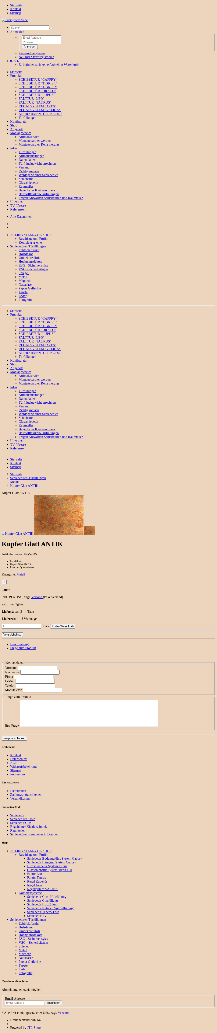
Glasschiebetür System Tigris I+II (49, 870)
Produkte (16, 75)
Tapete (23, 292)
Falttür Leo (34, 874)
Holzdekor (26, 254)
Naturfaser (26, 284)
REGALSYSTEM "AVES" (37, 106)
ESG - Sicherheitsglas (33, 265)
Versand (24, 167)
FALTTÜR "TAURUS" (35, 102)
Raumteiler (26, 186)
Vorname (11, 667)
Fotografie (25, 300)
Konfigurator (19, 121)
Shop (13, 125)
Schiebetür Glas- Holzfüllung (46, 896)
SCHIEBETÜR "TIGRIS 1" (38, 83)
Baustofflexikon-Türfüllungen (39, 194)
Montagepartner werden (35, 140)
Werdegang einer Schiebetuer (38, 175)
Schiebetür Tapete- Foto (43, 912)
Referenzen (17, 209)
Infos (13, 148)
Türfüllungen (27, 117)
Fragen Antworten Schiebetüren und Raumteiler (51, 198)
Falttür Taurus (36, 877)
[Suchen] (51, 28)
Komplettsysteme (30, 242)
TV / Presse (18, 205)
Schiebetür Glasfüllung (42, 900)
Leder (22, 296)
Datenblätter (27, 159)
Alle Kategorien (21, 216)
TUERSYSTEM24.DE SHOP (30, 235)
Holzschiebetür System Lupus (47, 866)
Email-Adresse (15, 998)
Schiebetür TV (37, 916)
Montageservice (20, 133)
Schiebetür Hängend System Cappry (51, 862)
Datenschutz (18, 759)
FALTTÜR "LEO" (32, 98)
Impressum (17, 774)
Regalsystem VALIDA (42, 889)
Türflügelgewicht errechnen (37, 163)
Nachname (12, 672)
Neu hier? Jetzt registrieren (36, 57)
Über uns (16, 202)
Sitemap (15, 13)
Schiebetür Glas (20, 823)
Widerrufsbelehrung (23, 766)
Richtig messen (29, 171)
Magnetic (25, 280)
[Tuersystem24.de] (15, 20)
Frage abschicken (14, 738)
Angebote (16, 129)
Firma (9, 676)
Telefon (10, 685)
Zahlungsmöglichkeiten (26, 794)
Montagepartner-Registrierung (39, 144)
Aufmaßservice (29, 137)
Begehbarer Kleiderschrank (37, 190)
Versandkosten (20, 798)
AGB (14, 763)
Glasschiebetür (28, 182)
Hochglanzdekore (30, 261)
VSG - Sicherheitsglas (33, 269)
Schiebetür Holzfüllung (42, 904)
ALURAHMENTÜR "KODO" (40, 114)
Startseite (16, 5)
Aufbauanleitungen (31, 156)
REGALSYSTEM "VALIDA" (40, 110)
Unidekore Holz (29, 258)
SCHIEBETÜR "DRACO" (37, 91)
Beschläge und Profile (33, 238)
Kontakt (15, 9)
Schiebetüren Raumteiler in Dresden (34, 834)
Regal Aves (34, 885)
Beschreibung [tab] (19, 644)
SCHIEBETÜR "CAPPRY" (38, 79)
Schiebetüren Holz (22, 819)
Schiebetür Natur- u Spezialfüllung (50, 908)
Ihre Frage (12, 725)
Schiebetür (26, 179)
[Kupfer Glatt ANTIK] (17, 533)
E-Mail (9, 681)
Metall (23, 277)
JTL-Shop (34, 1027)
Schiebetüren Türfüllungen (28, 246)
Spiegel (24, 273)
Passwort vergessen (32, 53)
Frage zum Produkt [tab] (23, 648)
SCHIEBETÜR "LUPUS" (37, 95)
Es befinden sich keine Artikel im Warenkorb (49, 64)
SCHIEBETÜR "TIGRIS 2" (38, 87)
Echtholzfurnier (29, 250)
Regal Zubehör (37, 881)
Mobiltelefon (13, 690)
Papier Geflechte (30, 288)
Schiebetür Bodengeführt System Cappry (54, 858)
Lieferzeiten (18, 791)
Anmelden (30, 46)
